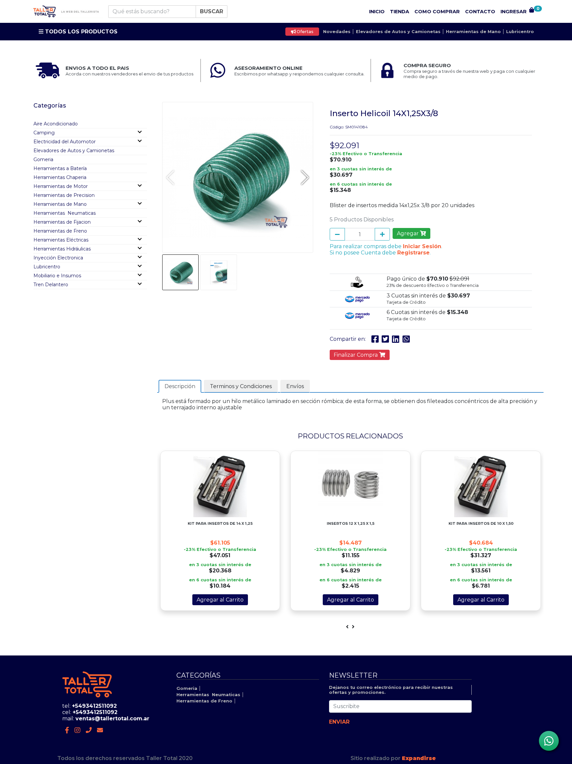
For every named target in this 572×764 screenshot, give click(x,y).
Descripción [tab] (180, 386)
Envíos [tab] (295, 386)
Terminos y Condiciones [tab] (241, 386)
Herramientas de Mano (473, 31)
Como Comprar (437, 12)
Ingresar (514, 12)
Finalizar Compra (356, 355)
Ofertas (304, 31)
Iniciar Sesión (422, 246)
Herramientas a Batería (60, 168)
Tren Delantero (50, 285)
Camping (44, 133)
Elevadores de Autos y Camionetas (398, 31)
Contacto (480, 12)
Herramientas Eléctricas (60, 240)
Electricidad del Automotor (64, 142)
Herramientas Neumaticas (64, 213)
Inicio (377, 12)
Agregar (408, 233)
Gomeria (43, 159)
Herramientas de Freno (60, 231)
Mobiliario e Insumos (57, 276)
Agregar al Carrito (220, 600)
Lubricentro (520, 31)
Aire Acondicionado (55, 124)
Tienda (399, 12)
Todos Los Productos (80, 31)
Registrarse (413, 252)
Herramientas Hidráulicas (62, 249)
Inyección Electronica (58, 258)
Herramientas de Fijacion (62, 222)
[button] (305, 177)
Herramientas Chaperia (59, 177)
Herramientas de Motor (60, 186)
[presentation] (347, 627)
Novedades (337, 31)
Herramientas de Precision (64, 195)
